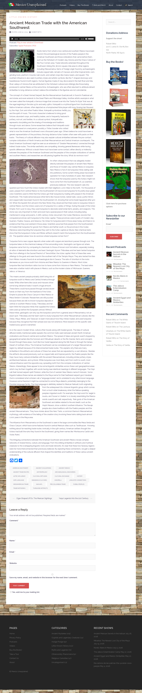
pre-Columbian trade (58, 484)
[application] (52, 39)
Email (12, 552)
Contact (119, 5)
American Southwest (20, 468)
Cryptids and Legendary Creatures (66, 638)
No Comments (118, 259)
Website (13, 563)
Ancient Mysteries (59, 634)
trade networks (19, 488)
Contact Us (14, 658)
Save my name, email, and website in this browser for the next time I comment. (43, 577)
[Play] (12, 39)
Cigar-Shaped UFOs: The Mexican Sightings (34, 498)
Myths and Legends (60, 650)
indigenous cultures (39, 480)
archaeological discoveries (65, 472)
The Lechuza (124, 327)
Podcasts (63, 5)
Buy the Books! (15, 650)
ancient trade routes (21, 472)
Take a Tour (14, 654)
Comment (14, 521)
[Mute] (86, 39)
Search (130, 5)
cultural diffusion (40, 476)
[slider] (91, 39)
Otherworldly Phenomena (62, 654)
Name (12, 541)
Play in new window (25, 43)
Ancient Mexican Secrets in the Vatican (121, 254)
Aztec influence (19, 476)
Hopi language (18, 480)
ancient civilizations (43, 468)
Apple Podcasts (24, 46)
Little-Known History (23, 17)
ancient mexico (64, 468)
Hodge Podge (57, 642)
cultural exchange (62, 476)
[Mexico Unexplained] (28, 5)
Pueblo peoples (78, 484)
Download (39, 43)
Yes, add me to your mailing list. (26, 592)
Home (12, 634)
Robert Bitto (37, 32)
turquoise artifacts (40, 488)
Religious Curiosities (60, 658)
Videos (72, 5)
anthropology (42, 472)
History (79, 476)
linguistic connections (77, 480)
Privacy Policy (15, 638)
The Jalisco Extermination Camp (119, 288)
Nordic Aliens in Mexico (120, 277)
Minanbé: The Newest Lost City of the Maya (121, 266)
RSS (34, 46)
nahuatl (39, 484)
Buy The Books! (83, 5)
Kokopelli (58, 480)
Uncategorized (58, 662)
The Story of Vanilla (122, 345)
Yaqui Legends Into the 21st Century (73, 498)
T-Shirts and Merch (99, 5)
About (111, 5)
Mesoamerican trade (20, 484)
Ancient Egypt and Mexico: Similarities (109, 656)
